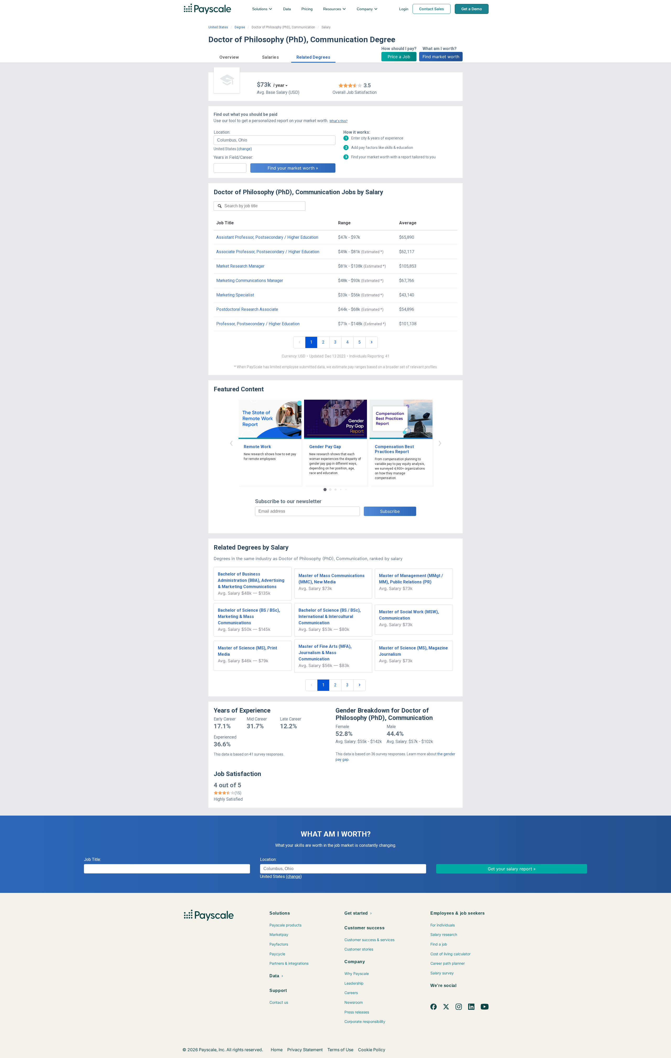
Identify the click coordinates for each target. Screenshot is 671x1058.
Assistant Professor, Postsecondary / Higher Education (267, 237)
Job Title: (92, 859)
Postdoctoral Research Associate (247, 309)
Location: (222, 132)
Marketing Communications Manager (249, 280)
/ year (278, 85)
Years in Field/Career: (233, 157)
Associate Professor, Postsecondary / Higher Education (267, 251)
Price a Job (399, 56)
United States (218, 27)
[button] (229, 56)
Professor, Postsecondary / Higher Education (258, 323)
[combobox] (275, 140)
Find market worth (441, 56)
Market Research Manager (240, 266)
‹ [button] (231, 442)
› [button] (440, 442)
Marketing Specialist (235, 294)
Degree (240, 27)
